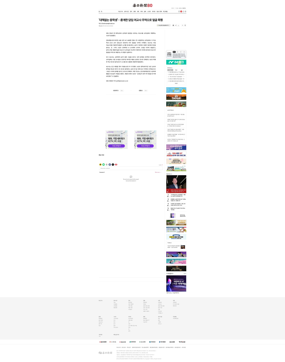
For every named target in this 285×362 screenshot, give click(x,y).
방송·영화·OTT (146, 320)
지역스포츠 (116, 327)
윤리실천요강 (178, 347)
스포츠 (149, 11)
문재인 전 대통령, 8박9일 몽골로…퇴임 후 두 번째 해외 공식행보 (182, 79)
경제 (134, 11)
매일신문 (101, 23)
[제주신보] (182, 342)
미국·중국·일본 (176, 304)
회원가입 (184, 8)
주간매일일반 (175, 318)
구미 (99, 336)
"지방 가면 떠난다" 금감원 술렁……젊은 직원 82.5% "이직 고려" (182, 76)
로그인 (180, 8)
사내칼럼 (115, 304)
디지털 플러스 (169, 273)
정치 (131, 11)
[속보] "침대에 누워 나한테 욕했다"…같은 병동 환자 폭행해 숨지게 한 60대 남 (175, 130)
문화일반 (100, 318)
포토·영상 (160, 316)
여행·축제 (130, 320)
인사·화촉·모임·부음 (132, 325)
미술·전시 (101, 322)
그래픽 (159, 322)
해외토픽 (174, 305)
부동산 (144, 304)
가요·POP (145, 322)
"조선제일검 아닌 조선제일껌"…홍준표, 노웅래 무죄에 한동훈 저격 (178, 195)
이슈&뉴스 (169, 242)
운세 (129, 330)
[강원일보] (112, 342)
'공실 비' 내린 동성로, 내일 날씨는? (173, 293)
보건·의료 (160, 307)
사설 (114, 302)
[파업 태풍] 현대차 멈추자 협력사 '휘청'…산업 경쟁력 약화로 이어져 (182, 81)
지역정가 (130, 309)
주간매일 (165, 11)
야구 (114, 320)
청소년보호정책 (145, 347)
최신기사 (120, 11)
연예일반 (145, 318)
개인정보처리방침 (153, 347)
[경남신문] (122, 342)
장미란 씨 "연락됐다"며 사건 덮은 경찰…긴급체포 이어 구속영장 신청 (176, 140)
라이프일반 (130, 318)
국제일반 (174, 302)
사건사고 (160, 304)
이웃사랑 (160, 311)
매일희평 (115, 307)
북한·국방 (130, 307)
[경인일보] (133, 342)
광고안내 (124, 347)
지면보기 (172, 8)
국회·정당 (130, 305)
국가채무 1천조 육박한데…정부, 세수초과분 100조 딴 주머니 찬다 (178, 204)
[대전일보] (152, 342)
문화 (145, 11)
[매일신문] (103, 342)
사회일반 (160, 302)
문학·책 (100, 323)
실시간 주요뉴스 (170, 110)
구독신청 (129, 347)
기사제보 (176, 8)
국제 (141, 11)
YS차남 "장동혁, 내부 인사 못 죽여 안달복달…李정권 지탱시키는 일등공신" (175, 125)
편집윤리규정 (162, 347)
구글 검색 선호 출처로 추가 (164, 25)
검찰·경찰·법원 (161, 305)
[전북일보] (172, 342)
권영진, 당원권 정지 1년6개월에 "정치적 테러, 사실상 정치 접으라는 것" (178, 190)
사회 (138, 11)
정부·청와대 (130, 304)
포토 (159, 320)
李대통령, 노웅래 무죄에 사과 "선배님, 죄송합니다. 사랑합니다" (178, 199)
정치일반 (130, 302)
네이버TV (118, 90)
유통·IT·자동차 (146, 311)
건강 (129, 323)
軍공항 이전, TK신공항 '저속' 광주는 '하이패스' (178, 74)
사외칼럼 (115, 305)
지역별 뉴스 (160, 313)
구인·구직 (145, 309)
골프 (114, 325)
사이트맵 (184, 347)
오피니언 (126, 11)
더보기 (185, 273)
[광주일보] (142, 342)
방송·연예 (159, 11)
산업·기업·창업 (146, 307)
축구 (114, 322)
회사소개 (118, 347)
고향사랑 (100, 334)
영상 (159, 318)
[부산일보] (162, 342)
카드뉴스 (160, 323)
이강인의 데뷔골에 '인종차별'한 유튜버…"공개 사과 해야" (173, 246)
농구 (114, 323)
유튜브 (143, 90)
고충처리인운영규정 (136, 347)
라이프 (153, 11)
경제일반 (145, 302)
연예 (144, 316)
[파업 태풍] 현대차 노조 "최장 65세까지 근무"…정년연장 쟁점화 (182, 72)
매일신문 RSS (116, 334)
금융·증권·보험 (146, 305)
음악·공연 (101, 320)
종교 (99, 325)
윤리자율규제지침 (170, 347)
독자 (129, 327)
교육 (159, 309)
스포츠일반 (116, 318)
